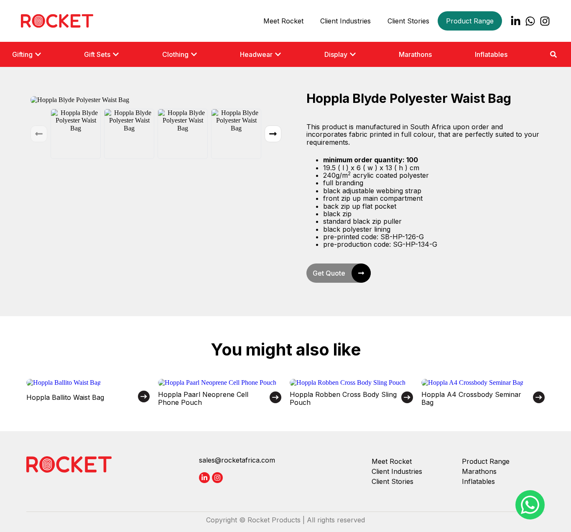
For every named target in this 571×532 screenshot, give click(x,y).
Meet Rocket (283, 21)
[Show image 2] (129, 134)
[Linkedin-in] (515, 21)
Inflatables (478, 481)
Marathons (479, 471)
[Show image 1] (76, 134)
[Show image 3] (183, 134)
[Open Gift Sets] (115, 54)
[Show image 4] (236, 134)
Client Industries (345, 21)
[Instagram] (545, 21)
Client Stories (408, 21)
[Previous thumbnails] (39, 133)
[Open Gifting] (38, 54)
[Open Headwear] (278, 54)
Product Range (470, 21)
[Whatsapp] (530, 21)
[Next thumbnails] (273, 133)
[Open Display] (352, 54)
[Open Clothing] (194, 54)
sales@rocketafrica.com (237, 460)
